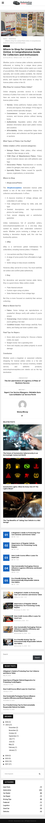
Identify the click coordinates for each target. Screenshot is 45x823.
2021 (6, 764)
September (12, 736)
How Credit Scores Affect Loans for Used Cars (25, 556)
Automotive (6, 46)
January (11, 750)
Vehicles (6, 811)
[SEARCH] (39, 774)
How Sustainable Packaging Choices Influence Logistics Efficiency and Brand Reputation (27, 568)
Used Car (6, 808)
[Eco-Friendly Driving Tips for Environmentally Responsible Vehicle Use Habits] (8, 642)
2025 (7, 725)
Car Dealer (6, 793)
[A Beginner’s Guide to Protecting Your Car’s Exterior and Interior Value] (8, 595)
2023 (6, 758)
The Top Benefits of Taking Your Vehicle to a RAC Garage (21, 521)
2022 (6, 761)
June (10, 742)
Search (5, 654)
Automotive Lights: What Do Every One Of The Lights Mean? (20, 488)
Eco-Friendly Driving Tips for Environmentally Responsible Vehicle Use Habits (25, 580)
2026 (6, 722)
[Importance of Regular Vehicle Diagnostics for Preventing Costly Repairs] (8, 606)
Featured (6, 802)
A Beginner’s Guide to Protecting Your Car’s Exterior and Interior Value (26, 534)
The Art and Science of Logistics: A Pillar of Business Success (22, 382)
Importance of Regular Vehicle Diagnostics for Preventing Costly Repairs (24, 545)
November (12, 730)
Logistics (6, 805)
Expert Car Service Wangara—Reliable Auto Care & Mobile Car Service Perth (22, 393)
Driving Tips (7, 799)
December (12, 727)
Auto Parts (6, 787)
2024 (6, 755)
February (12, 747)
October (11, 733)
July (10, 739)
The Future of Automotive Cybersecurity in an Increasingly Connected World (20, 454)
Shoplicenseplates (14, 188)
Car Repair (6, 796)
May (10, 744)
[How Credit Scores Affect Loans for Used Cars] (8, 618)
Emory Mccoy (9, 57)
